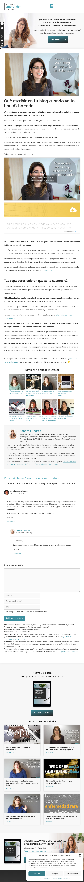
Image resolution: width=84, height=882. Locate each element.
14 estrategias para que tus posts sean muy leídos (65, 393)
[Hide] (1, 48)
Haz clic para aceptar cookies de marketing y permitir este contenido (42, 179)
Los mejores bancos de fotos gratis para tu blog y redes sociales (33, 393)
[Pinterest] (2, 36)
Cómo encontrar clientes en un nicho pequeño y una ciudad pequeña (61, 748)
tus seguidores (46, 270)
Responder (11, 521)
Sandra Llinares (23, 530)
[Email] (2, 40)
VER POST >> (10, 752)
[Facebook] (2, 24)
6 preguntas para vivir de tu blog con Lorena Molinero (33, 418)
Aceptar (37, 874)
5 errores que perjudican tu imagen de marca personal (16, 418)
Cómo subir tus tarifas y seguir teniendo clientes (59, 782)
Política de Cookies (45, 878)
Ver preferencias (72, 874)
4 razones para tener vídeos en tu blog (48, 392)
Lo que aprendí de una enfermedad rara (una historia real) (61, 817)
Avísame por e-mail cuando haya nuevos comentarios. (26, 612)
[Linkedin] (2, 32)
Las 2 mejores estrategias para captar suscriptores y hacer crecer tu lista (22, 783)
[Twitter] (2, 28)
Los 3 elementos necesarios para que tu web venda (20, 817)
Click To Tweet (69, 231)
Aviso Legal (67, 878)
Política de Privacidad (56, 878)
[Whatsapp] (2, 44)
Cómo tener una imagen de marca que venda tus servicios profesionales (49, 418)
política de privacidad (69, 651)
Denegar (55, 874)
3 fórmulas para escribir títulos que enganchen (16, 392)
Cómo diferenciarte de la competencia (65, 417)
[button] (80, 856)
